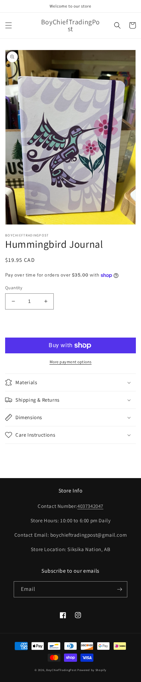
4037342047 (90, 506)
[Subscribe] (119, 589)
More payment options (71, 361)
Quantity (13, 288)
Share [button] (19, 453)
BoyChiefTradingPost (61, 670)
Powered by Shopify (91, 670)
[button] (8, 25)
